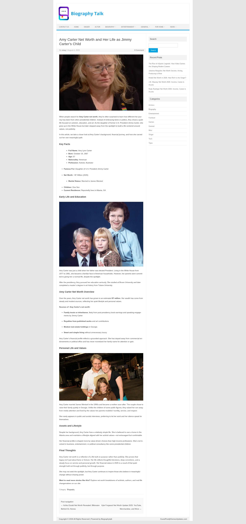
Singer (87, 27)
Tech (150, 139)
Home (76, 27)
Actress (151, 105)
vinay (64, 50)
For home (159, 27)
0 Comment (139, 50)
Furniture (152, 118)
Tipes (151, 143)
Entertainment (127, 27)
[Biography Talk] (81, 20)
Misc (150, 130)
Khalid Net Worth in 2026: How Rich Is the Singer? (167, 78)
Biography (109, 27)
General (144, 27)
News (172, 27)
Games (151, 122)
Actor (97, 27)
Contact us (64, 27)
